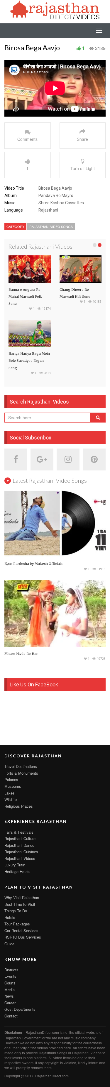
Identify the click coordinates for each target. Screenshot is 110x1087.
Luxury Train (14, 865)
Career (10, 1002)
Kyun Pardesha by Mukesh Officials (33, 564)
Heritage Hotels (17, 871)
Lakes (9, 793)
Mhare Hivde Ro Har (21, 654)
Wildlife (10, 799)
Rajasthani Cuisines (21, 851)
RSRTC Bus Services (22, 937)
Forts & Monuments (21, 773)
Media (9, 989)
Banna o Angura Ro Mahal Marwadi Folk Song (25, 297)
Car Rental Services (21, 930)
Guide (9, 943)
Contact (11, 1016)
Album (10, 195)
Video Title (14, 188)
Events (10, 976)
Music (9, 202)
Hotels (9, 917)
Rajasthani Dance (19, 845)
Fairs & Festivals (18, 832)
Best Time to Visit (19, 904)
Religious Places (18, 806)
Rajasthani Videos (19, 858)
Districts (11, 969)
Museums (12, 786)
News (9, 996)
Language (13, 210)
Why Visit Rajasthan (21, 897)
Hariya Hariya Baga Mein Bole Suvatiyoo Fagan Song (29, 361)
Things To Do (15, 910)
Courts (10, 983)
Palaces (11, 779)
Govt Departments (19, 1009)
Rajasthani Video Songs (51, 226)
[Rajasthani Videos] (55, 10)
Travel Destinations (20, 766)
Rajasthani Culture (19, 838)
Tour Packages (17, 924)
